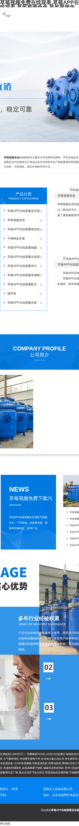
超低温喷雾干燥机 (32, 767)
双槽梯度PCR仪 (36, 754)
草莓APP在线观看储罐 (22, 247)
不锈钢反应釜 (16, 238)
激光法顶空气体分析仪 (31, 772)
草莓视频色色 (16, 220)
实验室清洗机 (40, 763)
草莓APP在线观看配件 (22, 284)
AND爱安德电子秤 (29, 758)
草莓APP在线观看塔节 (22, 266)
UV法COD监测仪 (55, 754)
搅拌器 (11, 293)
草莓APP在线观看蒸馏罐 (23, 275)
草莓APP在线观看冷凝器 (23, 256)
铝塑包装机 (54, 763)
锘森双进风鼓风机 (53, 767)
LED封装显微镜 (22, 763)
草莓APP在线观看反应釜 (23, 210)
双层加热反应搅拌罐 (56, 772)
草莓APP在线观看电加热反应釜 (26, 229)
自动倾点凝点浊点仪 (52, 758)
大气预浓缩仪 (11, 758)
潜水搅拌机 (71, 758)
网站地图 (5, 823)
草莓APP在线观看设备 (22, 302)
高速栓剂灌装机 (12, 767)
